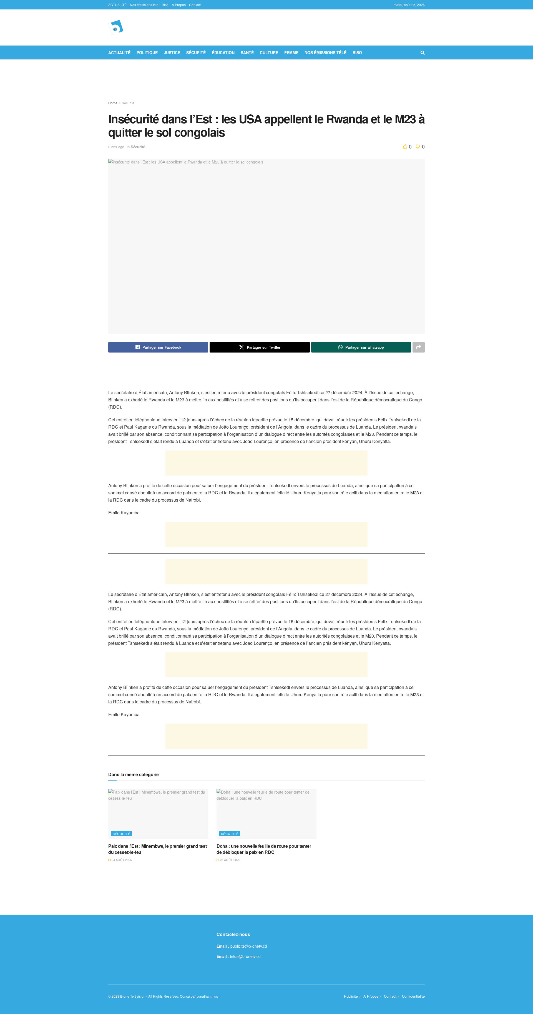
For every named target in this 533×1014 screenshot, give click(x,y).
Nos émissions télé (144, 4)
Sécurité (196, 52)
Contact (195, 4)
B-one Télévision (132, 996)
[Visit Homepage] (115, 27)
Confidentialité (413, 996)
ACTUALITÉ (117, 4)
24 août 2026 (121, 859)
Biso (165, 4)
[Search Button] (423, 52)
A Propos (179, 4)
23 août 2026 (229, 859)
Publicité (351, 996)
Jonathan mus (207, 996)
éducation (223, 52)
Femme (291, 52)
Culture (269, 52)
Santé (247, 52)
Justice (172, 52)
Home (112, 102)
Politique (147, 52)
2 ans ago (116, 146)
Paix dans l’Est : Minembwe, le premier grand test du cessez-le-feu (157, 849)
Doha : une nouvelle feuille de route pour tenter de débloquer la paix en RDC (264, 849)
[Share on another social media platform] (419, 347)
